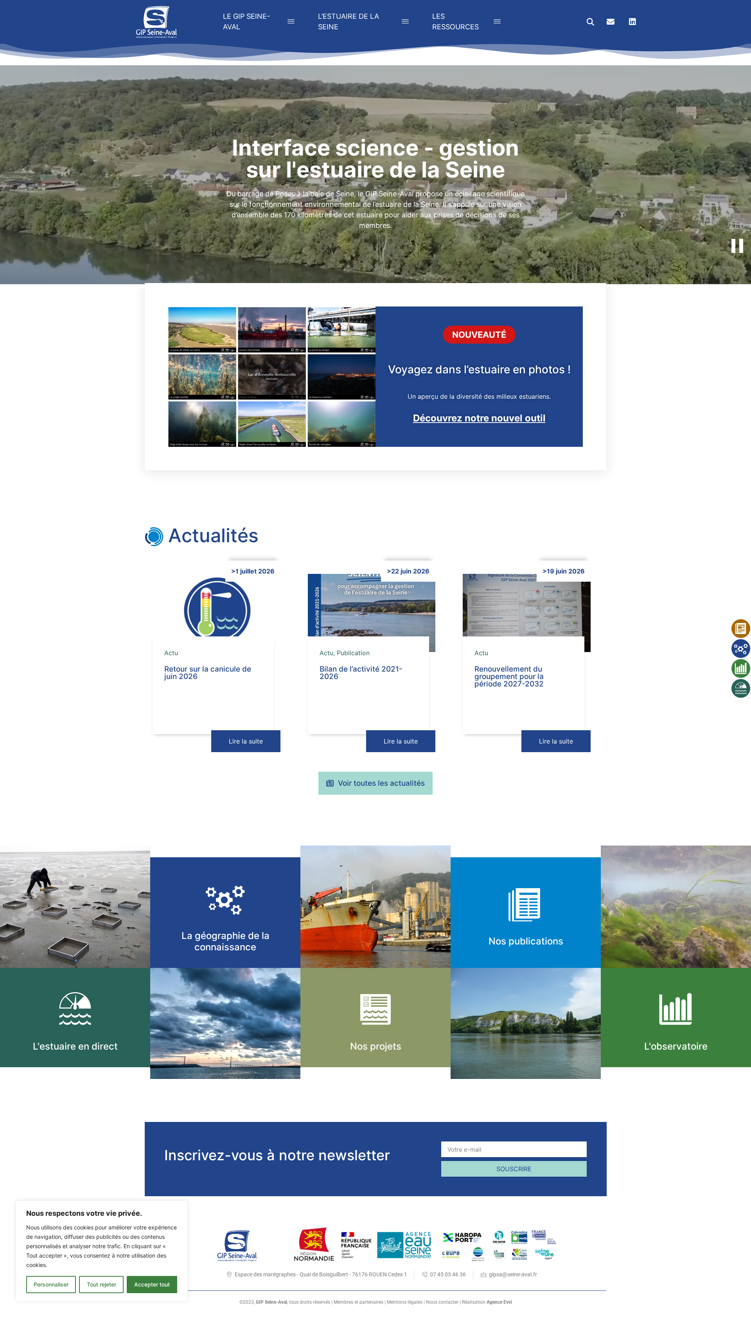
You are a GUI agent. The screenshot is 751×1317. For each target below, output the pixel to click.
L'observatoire (676, 1046)
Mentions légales (404, 1302)
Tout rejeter (101, 1284)
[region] (102, 1251)
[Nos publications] (525, 904)
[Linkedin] (632, 22)
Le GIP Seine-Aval (246, 21)
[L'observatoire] (676, 1009)
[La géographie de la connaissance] (225, 899)
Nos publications (526, 941)
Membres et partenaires (358, 1302)
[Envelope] (610, 22)
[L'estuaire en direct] (75, 1009)
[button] (590, 22)
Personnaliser (51, 1284)
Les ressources (455, 21)
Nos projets (375, 1046)
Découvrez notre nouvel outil (479, 418)
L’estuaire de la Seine (348, 21)
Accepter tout (152, 1284)
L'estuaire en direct (75, 1046)
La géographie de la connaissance (225, 941)
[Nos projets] (375, 1009)
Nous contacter (442, 1302)
